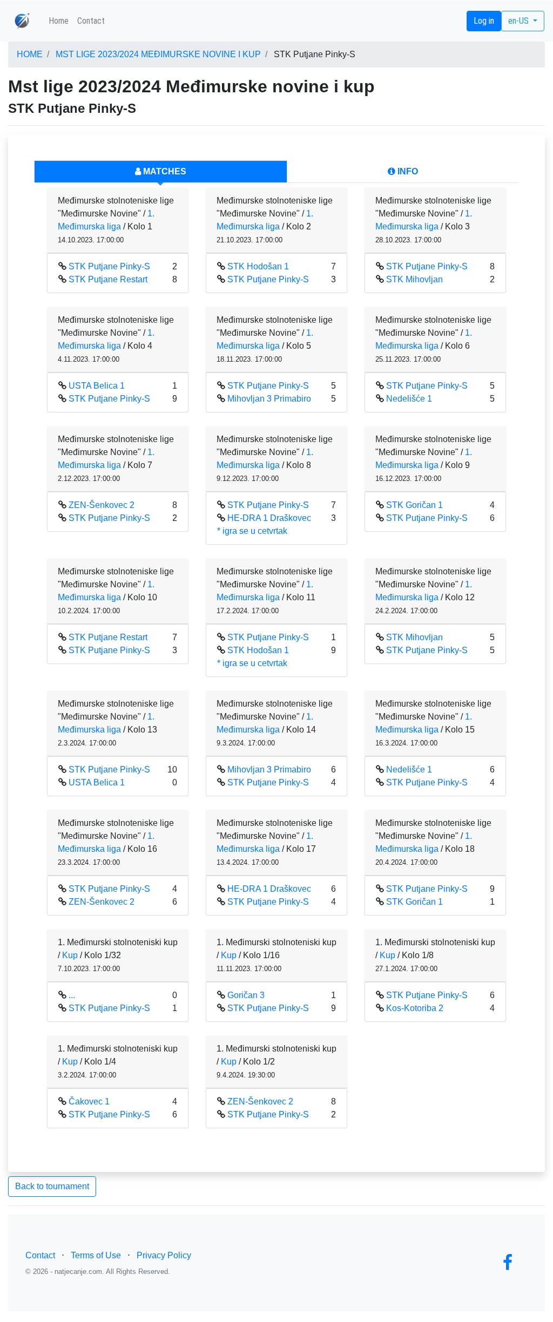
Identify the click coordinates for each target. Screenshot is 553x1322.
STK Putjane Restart (108, 279)
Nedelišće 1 (409, 398)
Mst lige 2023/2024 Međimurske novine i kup (158, 54)
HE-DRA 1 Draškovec (269, 518)
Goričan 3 (246, 995)
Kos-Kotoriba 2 (414, 1008)
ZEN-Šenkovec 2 (101, 505)
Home (59, 21)
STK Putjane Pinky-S (109, 266)
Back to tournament (52, 1186)
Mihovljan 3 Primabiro (269, 398)
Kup (70, 955)
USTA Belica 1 (97, 385)
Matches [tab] (163, 171)
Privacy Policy (164, 1255)
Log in (484, 21)
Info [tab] (406, 171)
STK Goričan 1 (414, 505)
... (72, 995)
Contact (91, 21)
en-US (519, 21)
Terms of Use (96, 1255)
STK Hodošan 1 (258, 266)
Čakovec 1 (89, 1101)
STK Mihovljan (414, 279)
